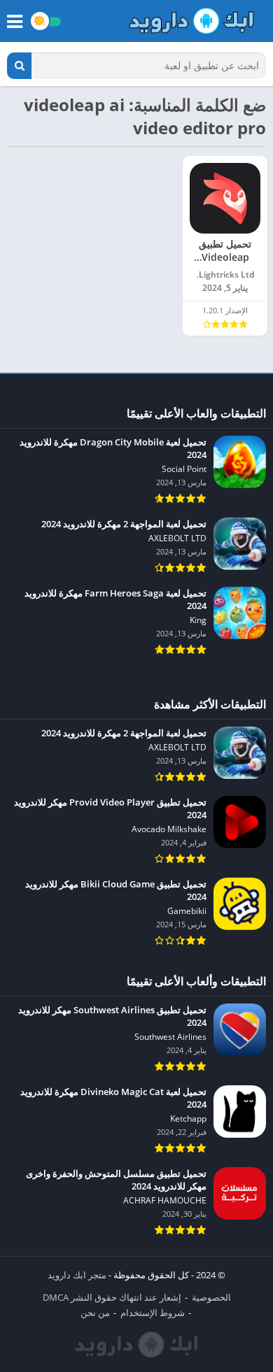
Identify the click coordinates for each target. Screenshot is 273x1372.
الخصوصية (211, 1297)
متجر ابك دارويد (77, 1275)
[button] (19, 65)
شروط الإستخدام (152, 1312)
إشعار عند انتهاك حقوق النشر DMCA (112, 1297)
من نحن (95, 1312)
